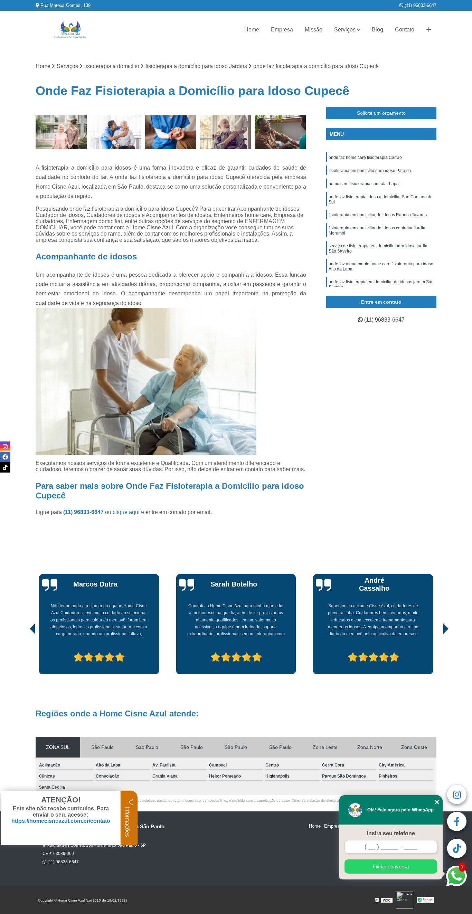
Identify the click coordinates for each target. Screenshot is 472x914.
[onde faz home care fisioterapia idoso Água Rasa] (280, 132)
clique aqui (126, 512)
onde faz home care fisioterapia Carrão (365, 157)
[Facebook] (5, 457)
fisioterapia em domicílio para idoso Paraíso (370, 170)
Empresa (282, 29)
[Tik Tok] (5, 467)
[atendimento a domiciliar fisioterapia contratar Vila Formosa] (226, 132)
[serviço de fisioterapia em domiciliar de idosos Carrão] (171, 132)
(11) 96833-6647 (419, 5)
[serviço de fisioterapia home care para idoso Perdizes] (116, 132)
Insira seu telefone (391, 833)
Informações (127, 821)
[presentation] (23, 654)
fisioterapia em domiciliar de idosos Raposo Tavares (378, 214)
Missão (313, 29)
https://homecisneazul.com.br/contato (60, 821)
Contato (404, 29)
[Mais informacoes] (428, 29)
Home (251, 29)
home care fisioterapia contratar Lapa (364, 183)
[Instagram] (5, 446)
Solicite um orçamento (381, 113)
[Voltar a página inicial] (70, 29)
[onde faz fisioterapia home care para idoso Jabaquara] (61, 132)
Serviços (345, 29)
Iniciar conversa (391, 866)
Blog (377, 29)
